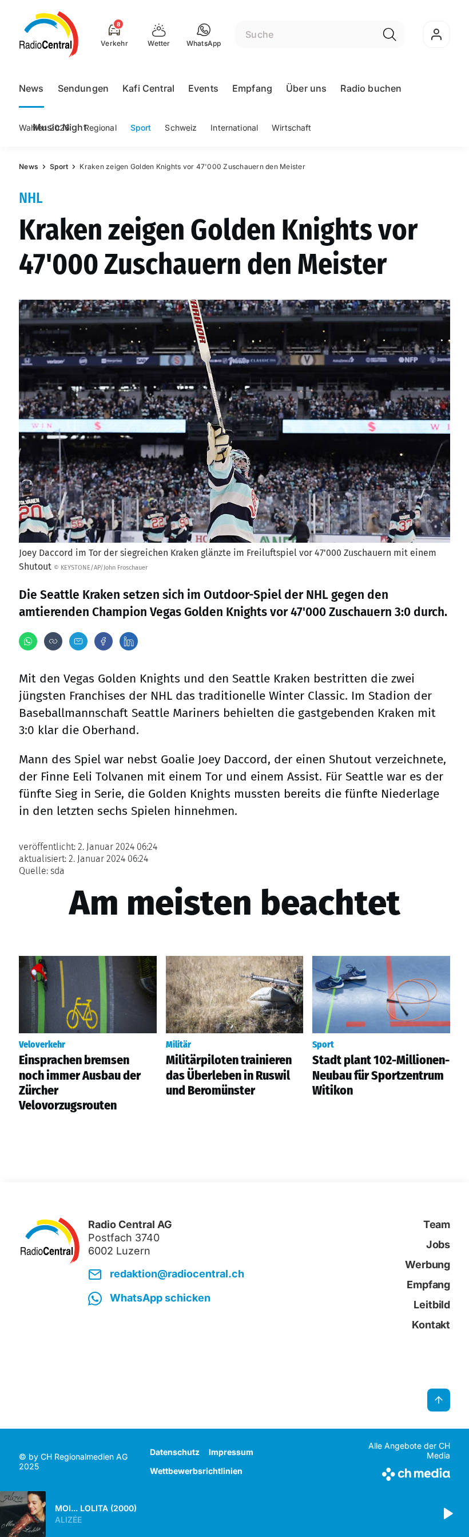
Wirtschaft (291, 127)
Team (436, 1224)
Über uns (306, 88)
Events (203, 88)
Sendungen (83, 88)
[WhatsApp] (28, 641)
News (31, 88)
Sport (141, 127)
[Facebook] (103, 641)
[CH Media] (400, 1472)
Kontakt (431, 1325)
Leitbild (432, 1305)
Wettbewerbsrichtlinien (196, 1471)
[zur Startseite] (48, 34)
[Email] (78, 641)
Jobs (438, 1244)
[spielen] (447, 1514)
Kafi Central (148, 88)
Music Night (59, 127)
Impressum (231, 1452)
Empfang (252, 88)
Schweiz (181, 127)
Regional (100, 127)
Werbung (427, 1264)
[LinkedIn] (129, 641)
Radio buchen (371, 88)
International (234, 127)
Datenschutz (175, 1452)
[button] (203, 34)
